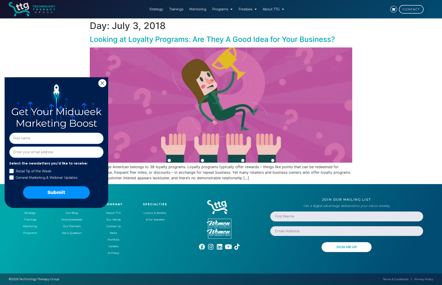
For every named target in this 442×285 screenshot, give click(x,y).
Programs (220, 9)
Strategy (156, 9)
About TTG (271, 9)
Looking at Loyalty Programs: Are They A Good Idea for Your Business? (212, 39)
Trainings (176, 9)
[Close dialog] (102, 83)
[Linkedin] (219, 247)
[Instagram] (211, 247)
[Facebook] (202, 247)
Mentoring (197, 9)
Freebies (245, 9)
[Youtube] (228, 247)
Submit (56, 192)
